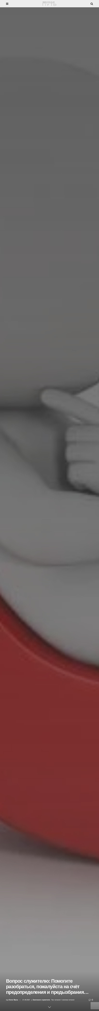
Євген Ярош (13, 1000)
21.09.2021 (26, 1000)
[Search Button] (92, 3)
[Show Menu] (7, 3)
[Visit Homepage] (49, 4)
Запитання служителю (41, 1000)
